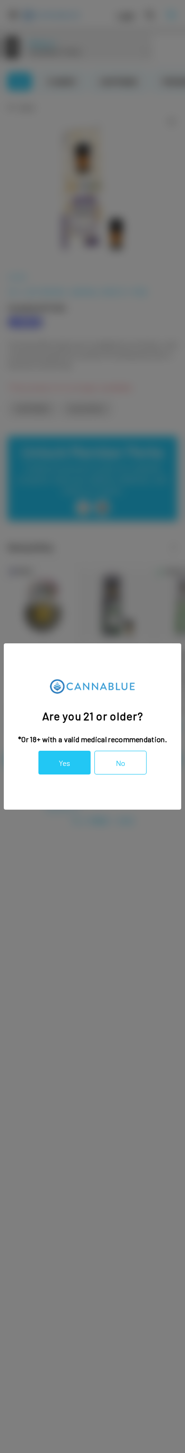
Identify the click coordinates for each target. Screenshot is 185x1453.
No (120, 762)
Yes (64, 762)
